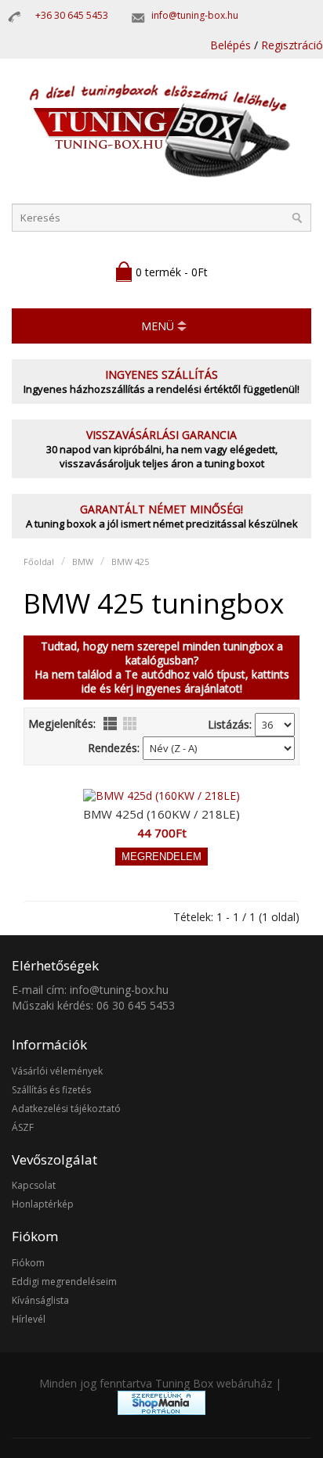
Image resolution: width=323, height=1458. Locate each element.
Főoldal (39, 561)
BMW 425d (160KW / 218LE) (161, 814)
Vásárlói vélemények (57, 1071)
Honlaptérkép (43, 1204)
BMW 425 (130, 561)
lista (110, 723)
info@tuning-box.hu (194, 15)
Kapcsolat (34, 1185)
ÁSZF (23, 1127)
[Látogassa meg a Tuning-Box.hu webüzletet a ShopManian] (161, 1410)
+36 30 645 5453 (71, 15)
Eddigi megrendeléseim (64, 1281)
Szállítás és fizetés (51, 1089)
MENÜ (157, 326)
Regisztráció (292, 45)
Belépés (230, 45)
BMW (82, 561)
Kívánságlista (40, 1300)
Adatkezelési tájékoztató (66, 1108)
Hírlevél (28, 1319)
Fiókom (28, 1262)
